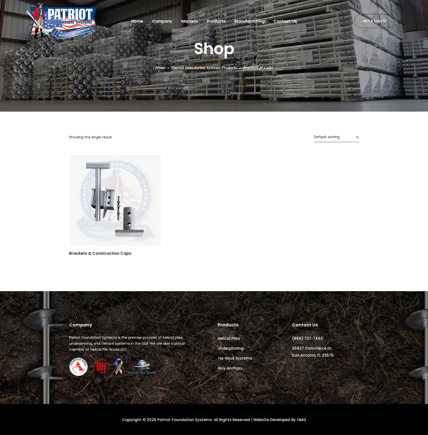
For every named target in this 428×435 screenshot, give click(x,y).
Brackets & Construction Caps (100, 253)
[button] (374, 21)
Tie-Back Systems (235, 358)
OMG (301, 419)
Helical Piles (229, 338)
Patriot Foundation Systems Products (204, 67)
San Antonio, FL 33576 (313, 355)
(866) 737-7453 (307, 338)
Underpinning (231, 348)
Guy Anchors (230, 368)
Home (160, 67)
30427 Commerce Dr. (312, 348)
